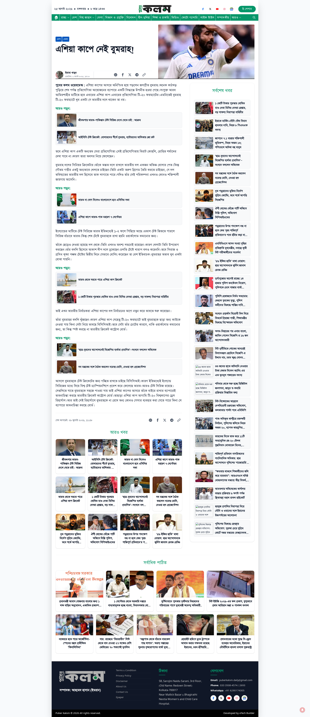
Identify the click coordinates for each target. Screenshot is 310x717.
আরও (235, 17)
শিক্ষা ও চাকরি (161, 17)
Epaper (120, 697)
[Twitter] (221, 698)
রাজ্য (63, 17)
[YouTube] (217, 9)
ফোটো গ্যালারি (189, 17)
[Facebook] (203, 9)
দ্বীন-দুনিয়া (144, 17)
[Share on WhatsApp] (115, 75)
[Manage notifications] (302, 709)
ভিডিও (175, 17)
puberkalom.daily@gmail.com (235, 680)
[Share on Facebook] (122, 75)
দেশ (74, 17)
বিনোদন (131, 17)
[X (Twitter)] (210, 9)
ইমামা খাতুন (71, 72)
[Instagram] (224, 9)
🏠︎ (56, 17)
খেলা (100, 17)
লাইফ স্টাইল (207, 17)
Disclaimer (122, 681)
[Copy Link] (144, 75)
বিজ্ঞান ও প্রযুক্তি (114, 17)
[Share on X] (130, 75)
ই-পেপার (247, 9)
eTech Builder (246, 713)
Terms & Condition (126, 670)
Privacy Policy (123, 675)
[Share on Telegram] (137, 75)
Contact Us (122, 692)
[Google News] (231, 9)
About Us (121, 686)
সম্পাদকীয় (223, 17)
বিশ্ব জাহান (85, 17)
